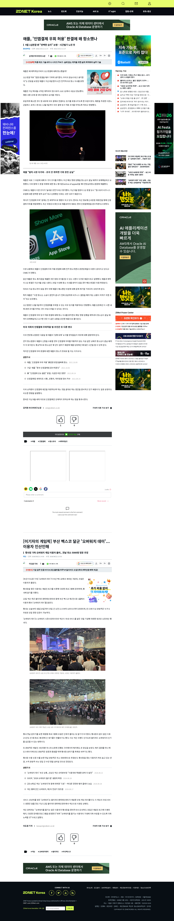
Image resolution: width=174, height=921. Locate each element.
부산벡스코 (67, 851)
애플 (33, 441)
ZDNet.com (35, 903)
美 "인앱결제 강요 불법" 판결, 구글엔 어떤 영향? (46, 373)
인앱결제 (42, 441)
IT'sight (112, 11)
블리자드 (56, 851)
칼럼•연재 (129, 11)
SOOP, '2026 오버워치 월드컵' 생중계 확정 (44, 778)
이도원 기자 (33, 563)
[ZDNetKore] (32, 6)
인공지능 (79, 11)
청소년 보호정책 (146, 888)
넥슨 (33, 851)
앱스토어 (53, 441)
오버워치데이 (44, 851)
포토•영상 (147, 11)
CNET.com (26, 903)
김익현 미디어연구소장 (37, 56)
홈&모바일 (26, 48)
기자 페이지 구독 (61, 56)
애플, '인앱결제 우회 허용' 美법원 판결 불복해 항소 (47, 362)
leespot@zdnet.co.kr (45, 826)
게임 (24, 556)
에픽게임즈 (64, 441)
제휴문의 (115, 888)
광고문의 (97, 888)
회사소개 (89, 888)
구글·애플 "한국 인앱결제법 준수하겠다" (43, 367)
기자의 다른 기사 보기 (101, 408)
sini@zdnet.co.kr (52, 408)
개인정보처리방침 (125, 888)
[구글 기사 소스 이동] (85, 56)
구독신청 (69, 908)
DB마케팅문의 (106, 888)
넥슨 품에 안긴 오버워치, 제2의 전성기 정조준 (45, 789)
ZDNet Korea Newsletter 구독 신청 (33, 908)
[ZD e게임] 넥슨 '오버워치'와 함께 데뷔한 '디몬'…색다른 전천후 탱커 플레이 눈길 (59, 783)
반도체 (64, 11)
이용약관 (136, 888)
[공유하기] (96, 56)
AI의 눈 (96, 11)
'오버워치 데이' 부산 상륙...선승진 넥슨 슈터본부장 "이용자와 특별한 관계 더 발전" (60, 772)
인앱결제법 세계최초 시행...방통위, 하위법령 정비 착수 (48, 378)
